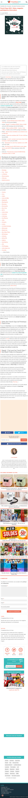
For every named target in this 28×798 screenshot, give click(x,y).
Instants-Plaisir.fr (8, 765)
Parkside (12, 771)
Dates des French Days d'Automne (9, 70)
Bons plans (9, 6)
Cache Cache (5, 212)
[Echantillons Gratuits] (14, 3)
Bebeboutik (4, 200)
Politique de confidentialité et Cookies (22, 796)
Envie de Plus (15, 762)
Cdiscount (4, 178)
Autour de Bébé (5, 198)
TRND (17, 773)
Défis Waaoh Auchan (5, 788)
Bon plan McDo (4, 791)
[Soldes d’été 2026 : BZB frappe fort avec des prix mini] (14, 539)
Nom (2, 598)
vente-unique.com (6, 248)
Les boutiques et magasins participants (10, 68)
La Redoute (4, 174)
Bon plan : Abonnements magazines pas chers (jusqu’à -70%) (14, 556)
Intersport (4, 222)
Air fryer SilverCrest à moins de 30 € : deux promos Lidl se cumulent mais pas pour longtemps (14, 489)
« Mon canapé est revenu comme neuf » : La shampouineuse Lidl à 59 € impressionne (14, 506)
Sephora (4, 240)
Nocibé (17, 769)
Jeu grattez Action (5, 793)
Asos (3, 194)
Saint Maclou (5, 242)
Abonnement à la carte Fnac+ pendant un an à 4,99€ (16, 142)
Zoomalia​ (4, 250)
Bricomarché (4, 206)
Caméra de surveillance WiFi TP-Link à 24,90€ (16, 135)
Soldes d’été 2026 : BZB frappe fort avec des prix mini (14, 540)
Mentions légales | (13, 796)
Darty (6, 172)
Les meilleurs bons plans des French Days (11, 66)
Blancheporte (5, 202)
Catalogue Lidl (4, 787)
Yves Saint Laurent (16, 775)
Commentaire (4, 585)
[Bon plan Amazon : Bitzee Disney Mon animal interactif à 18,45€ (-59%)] (14, 571)
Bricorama (4, 204)
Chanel (6, 762)
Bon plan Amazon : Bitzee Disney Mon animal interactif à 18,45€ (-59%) (14, 573)
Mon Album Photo (6, 232)
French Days (8, 77)
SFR (3, 244)
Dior (10, 762)
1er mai (7, 338)
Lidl (18, 767)
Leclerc (3, 224)
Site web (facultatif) (5, 606)
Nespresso (12, 769)
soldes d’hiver (13, 285)
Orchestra (4, 236)
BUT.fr (3, 210)
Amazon (4, 192)
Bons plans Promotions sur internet (18, 6)
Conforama (4, 216)
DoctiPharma (5, 218)
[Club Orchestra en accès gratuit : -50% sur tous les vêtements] (14, 521)
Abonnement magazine (14, 689)
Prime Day (15, 382)
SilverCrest (12, 773)
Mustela (6, 769)
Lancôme (7, 767)
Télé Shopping (5, 246)
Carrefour (12, 760)
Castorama (4, 214)
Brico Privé (4, 208)
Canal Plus (17, 760)
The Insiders (13, 767)
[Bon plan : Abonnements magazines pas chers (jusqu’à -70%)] (14, 555)
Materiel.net (4, 230)
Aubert (3, 196)
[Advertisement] (14, 50)
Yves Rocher (7, 775)
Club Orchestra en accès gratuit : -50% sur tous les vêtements (14, 524)
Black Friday (18, 102)
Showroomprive (5, 176)
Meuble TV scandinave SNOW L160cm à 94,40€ (16, 124)
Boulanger (4, 170)
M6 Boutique (4, 234)
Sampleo (17, 771)
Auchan (6, 760)
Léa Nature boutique (6, 226)
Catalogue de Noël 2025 (6, 792)
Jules (3, 220)
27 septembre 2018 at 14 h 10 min (7, 630)
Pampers (7, 771)
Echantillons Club (3, 6)
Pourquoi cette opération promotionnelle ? (11, 73)
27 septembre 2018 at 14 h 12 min (7, 618)
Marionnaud (4, 228)
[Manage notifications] (2, 795)
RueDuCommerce (6, 180)
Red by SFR (4, 238)
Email (2, 602)
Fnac (3, 172)
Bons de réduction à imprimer (7, 789)
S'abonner (23, 439)
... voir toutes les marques (10, 778)
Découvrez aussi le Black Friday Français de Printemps (14, 72)
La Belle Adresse (17, 765)
